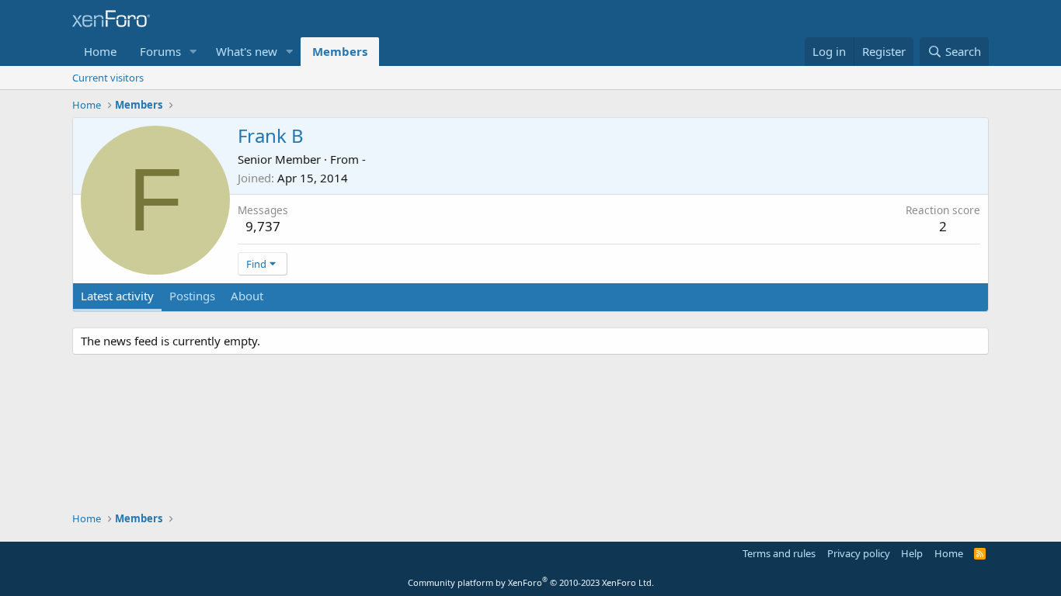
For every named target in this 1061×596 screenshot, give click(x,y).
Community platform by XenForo (531, 582)
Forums (160, 51)
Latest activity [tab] (117, 295)
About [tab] (247, 295)
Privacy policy (858, 553)
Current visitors (108, 78)
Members (339, 51)
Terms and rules (779, 553)
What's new (246, 51)
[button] (193, 51)
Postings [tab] (192, 295)
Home (100, 51)
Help (912, 553)
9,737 (262, 226)
